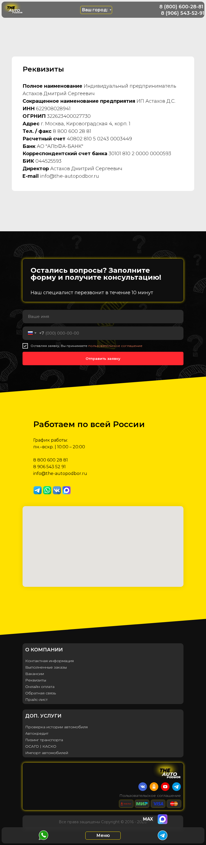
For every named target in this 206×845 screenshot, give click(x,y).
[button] (103, 836)
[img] (14, 7)
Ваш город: (95, 9)
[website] (38, 490)
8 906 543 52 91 (49, 466)
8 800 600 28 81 (50, 460)
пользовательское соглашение (115, 346)
